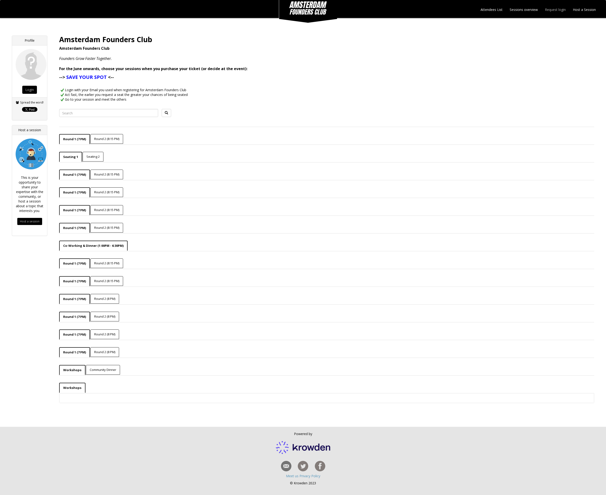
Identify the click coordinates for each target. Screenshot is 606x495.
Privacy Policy (309, 476)
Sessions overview (524, 9)
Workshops (72, 370)
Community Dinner (103, 370)
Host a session (30, 221)
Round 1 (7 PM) (74, 139)
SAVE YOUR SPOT (86, 77)
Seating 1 (70, 157)
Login (29, 89)
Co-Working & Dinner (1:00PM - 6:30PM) (93, 245)
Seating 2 (93, 156)
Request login (555, 9)
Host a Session (584, 9)
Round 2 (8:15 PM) (106, 139)
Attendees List (491, 9)
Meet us (292, 476)
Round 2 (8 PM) (104, 299)
